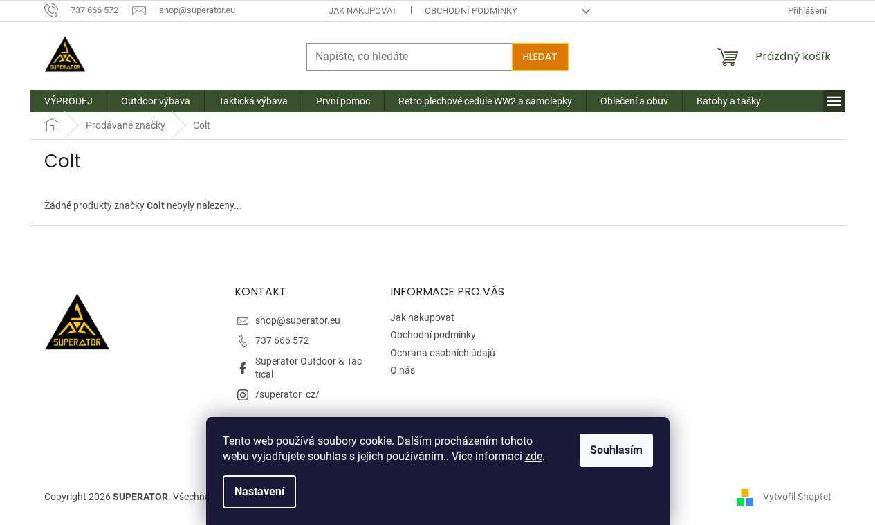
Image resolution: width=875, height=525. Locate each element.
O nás (402, 370)
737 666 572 (282, 340)
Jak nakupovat (363, 11)
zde (533, 456)
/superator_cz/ (287, 394)
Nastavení (259, 491)
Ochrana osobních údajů (442, 352)
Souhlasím (616, 450)
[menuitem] (68, 101)
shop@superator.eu (297, 320)
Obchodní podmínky (471, 11)
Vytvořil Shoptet (797, 495)
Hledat (540, 57)
